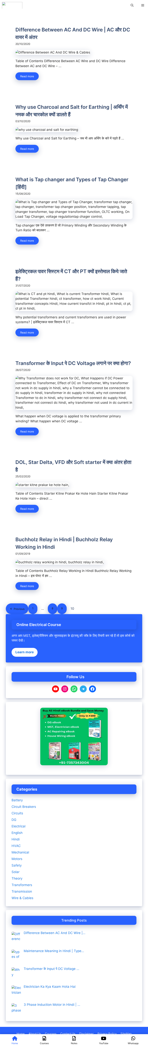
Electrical (18, 826)
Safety (17, 865)
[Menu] (142, 5)
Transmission (22, 891)
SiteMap (126, 1033)
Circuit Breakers (24, 807)
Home (21, 1033)
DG (14, 820)
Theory (17, 878)
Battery (17, 800)
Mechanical (20, 852)
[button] (132, 5)
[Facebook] (92, 688)
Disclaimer (86, 1033)
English (17, 833)
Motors (17, 859)
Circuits (17, 813)
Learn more (24, 652)
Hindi (16, 839)
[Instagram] (64, 688)
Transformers (22, 885)
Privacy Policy (107, 1033)
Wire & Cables (22, 898)
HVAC (16, 846)
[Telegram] (83, 688)
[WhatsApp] (74, 688)
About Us (35, 1033)
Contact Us (67, 1033)
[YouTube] (55, 688)
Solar (15, 872)
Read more (27, 76)
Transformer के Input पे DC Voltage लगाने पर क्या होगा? (73, 363)
